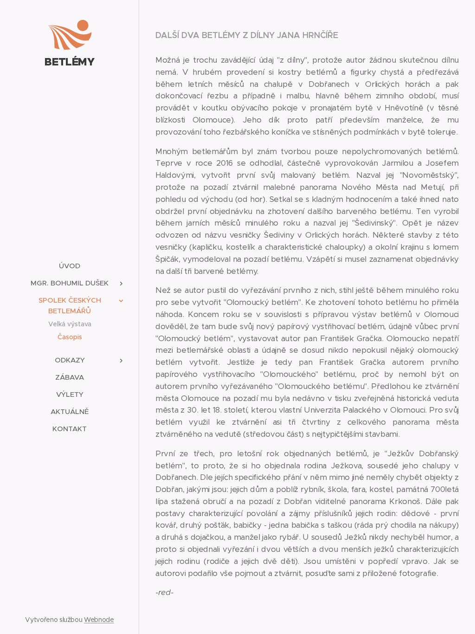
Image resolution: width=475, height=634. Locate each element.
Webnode (99, 619)
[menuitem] (69, 265)
